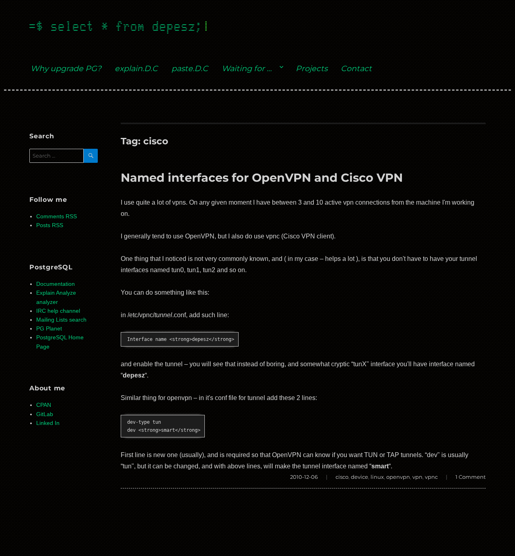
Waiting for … (247, 68)
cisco (342, 477)
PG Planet (49, 329)
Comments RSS (56, 216)
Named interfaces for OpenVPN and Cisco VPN (262, 177)
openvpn (398, 477)
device (359, 477)
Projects (312, 68)
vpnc (431, 477)
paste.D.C (189, 68)
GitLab (44, 414)
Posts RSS (49, 225)
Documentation (55, 284)
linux (377, 477)
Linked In (48, 423)
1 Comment (470, 477)
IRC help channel (58, 311)
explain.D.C (136, 68)
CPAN (43, 405)
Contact (356, 68)
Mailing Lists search (61, 320)
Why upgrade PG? (66, 68)
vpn (417, 477)
